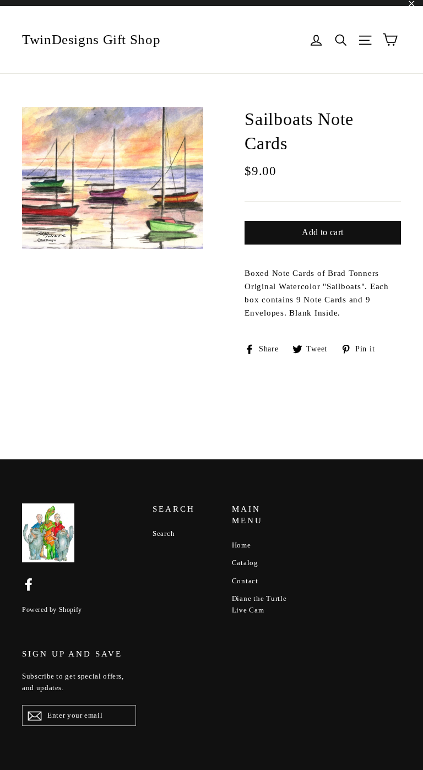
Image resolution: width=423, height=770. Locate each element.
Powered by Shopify (52, 610)
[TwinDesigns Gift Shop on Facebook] (28, 584)
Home (241, 545)
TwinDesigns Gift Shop (91, 39)
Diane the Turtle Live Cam (259, 604)
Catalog (245, 562)
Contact (245, 581)
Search (164, 533)
